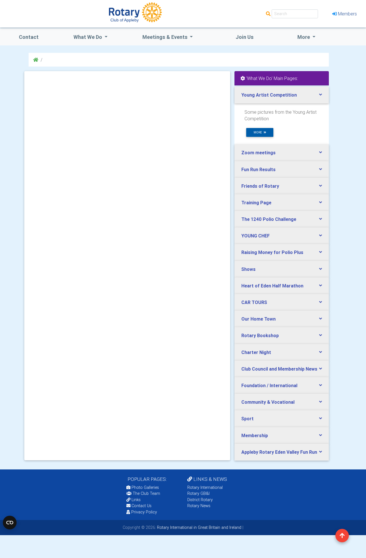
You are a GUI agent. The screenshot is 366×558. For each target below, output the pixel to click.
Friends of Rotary (260, 186)
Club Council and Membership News (279, 369)
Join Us (245, 37)
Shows (248, 269)
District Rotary (200, 499)
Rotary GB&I (198, 493)
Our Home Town (258, 319)
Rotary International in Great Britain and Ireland (198, 527)
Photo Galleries (144, 487)
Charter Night (256, 352)
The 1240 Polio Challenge (268, 219)
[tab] (281, 95)
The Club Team (146, 493)
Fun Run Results (258, 169)
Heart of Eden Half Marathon (272, 286)
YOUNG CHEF (255, 236)
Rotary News (198, 505)
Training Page (256, 202)
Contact (29, 37)
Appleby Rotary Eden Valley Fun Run (279, 452)
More (304, 37)
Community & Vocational (268, 402)
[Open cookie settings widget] (10, 522)
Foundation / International (269, 385)
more (259, 132)
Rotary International (205, 487)
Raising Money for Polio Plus (272, 252)
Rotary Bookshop (260, 335)
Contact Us (141, 505)
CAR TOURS (254, 302)
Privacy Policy (144, 512)
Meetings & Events (165, 37)
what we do (88, 37)
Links (136, 499)
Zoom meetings (258, 152)
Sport (247, 418)
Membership (254, 435)
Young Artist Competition (269, 95)
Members (347, 14)
